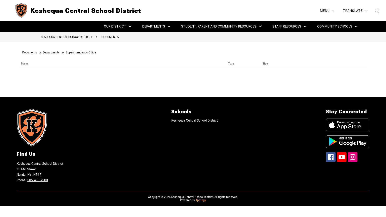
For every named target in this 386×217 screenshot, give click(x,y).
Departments (153, 26)
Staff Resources (286, 26)
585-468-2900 (37, 180)
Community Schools (334, 26)
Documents (110, 37)
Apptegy (200, 200)
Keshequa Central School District (66, 37)
